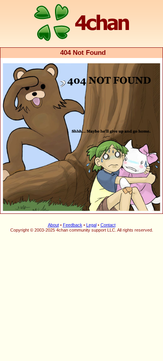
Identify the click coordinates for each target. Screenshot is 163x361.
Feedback (72, 225)
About (53, 225)
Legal (91, 225)
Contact (108, 225)
